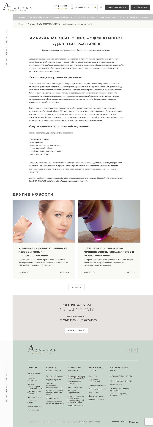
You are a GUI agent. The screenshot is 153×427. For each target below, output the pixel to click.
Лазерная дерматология (61, 17)
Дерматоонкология (96, 400)
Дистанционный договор (34, 393)
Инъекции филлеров (76, 387)
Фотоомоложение (53, 398)
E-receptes (93, 376)
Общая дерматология (97, 385)
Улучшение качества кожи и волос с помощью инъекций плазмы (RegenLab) (76, 399)
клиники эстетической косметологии (63, 59)
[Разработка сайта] (133, 422)
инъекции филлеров (39, 139)
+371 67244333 (126, 381)
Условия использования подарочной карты (34, 386)
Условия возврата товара (34, 402)
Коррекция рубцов (53, 380)
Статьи (31, 24)
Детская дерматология (98, 389)
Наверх (145, 416)
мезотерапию (36, 142)
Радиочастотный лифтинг (74, 383)
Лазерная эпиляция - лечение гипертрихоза (55, 403)
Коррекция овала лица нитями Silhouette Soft (76, 377)
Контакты (144, 17)
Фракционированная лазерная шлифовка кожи (54, 393)
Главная (22, 24)
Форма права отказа (35, 406)
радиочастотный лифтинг (41, 148)
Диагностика (94, 392)
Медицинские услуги (39, 17)
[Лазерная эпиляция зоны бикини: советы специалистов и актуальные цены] (109, 239)
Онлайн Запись (140, 7)
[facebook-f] (129, 350)
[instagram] (135, 350)
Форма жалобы (33, 410)
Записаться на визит (117, 7)
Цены (122, 17)
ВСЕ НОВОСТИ (76, 287)
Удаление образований (55, 376)
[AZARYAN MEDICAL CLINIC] (17, 7)
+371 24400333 (115, 381)
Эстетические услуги (76, 405)
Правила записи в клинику (34, 374)
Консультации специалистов (94, 381)
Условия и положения (31, 380)
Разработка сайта (118, 422)
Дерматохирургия (96, 396)
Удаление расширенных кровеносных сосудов (54, 385)
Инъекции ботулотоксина (74, 392)
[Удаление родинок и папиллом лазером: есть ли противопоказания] (44, 239)
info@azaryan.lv (116, 384)
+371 (60, 6)
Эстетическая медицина (85, 17)
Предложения (132, 17)
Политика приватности (90, 422)
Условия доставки (34, 397)
